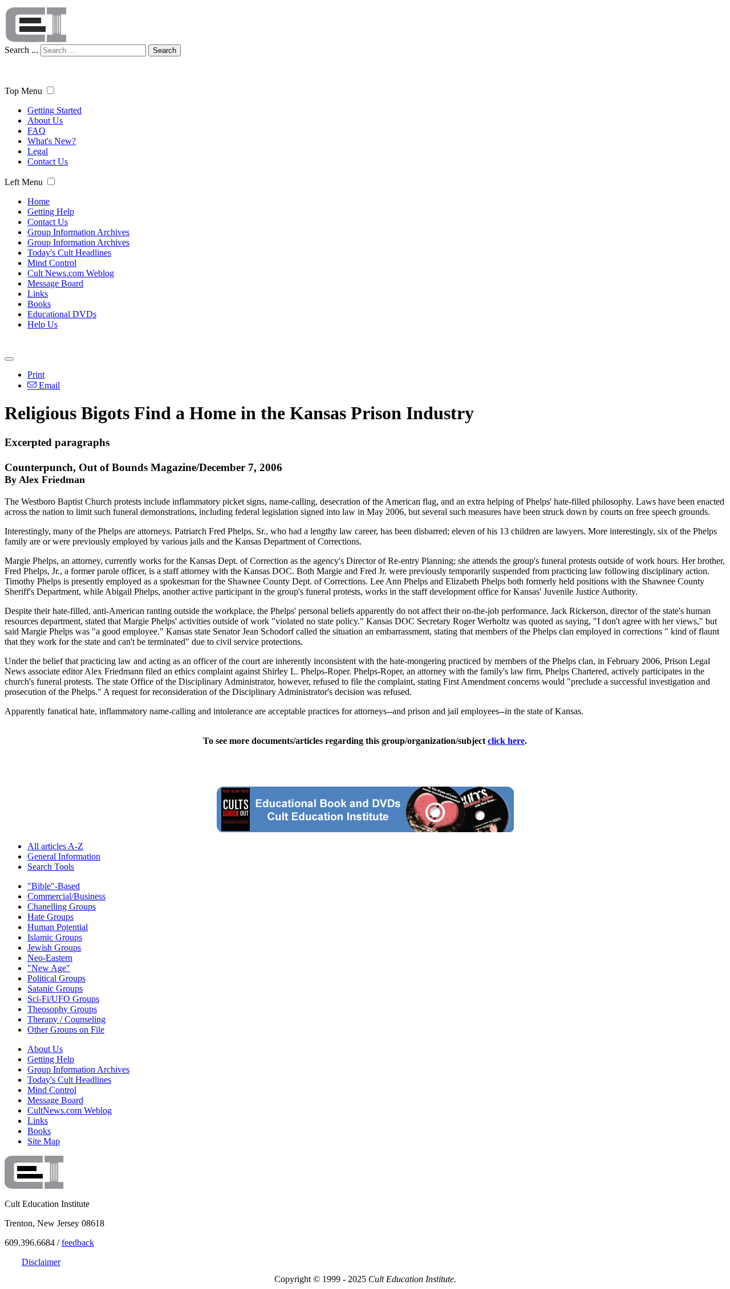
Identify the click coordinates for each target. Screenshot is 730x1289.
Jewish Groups (54, 947)
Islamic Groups (54, 937)
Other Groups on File (65, 1029)
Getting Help (50, 211)
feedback (78, 1242)
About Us (45, 120)
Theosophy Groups (62, 1009)
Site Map (43, 1141)
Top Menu (23, 91)
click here (506, 741)
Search (164, 50)
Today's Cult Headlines (69, 252)
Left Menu (24, 182)
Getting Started (54, 110)
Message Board (55, 283)
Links (37, 293)
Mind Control (51, 263)
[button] (50, 90)
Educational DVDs (61, 314)
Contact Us (47, 161)
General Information (63, 856)
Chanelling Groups (61, 906)
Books (39, 304)
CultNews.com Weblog (69, 1110)
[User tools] (9, 359)
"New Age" (48, 968)
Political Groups (56, 978)
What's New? (51, 141)
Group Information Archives (78, 232)
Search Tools (50, 866)
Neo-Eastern (49, 958)
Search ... (21, 50)
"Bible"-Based (53, 886)
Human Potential (57, 927)
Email (48, 385)
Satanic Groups (55, 988)
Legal (37, 151)
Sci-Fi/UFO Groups (63, 999)
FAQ (36, 131)
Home (38, 201)
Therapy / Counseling (66, 1019)
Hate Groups (50, 917)
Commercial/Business (66, 896)
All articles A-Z (55, 846)
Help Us (42, 324)
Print (35, 374)
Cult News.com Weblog (70, 273)
